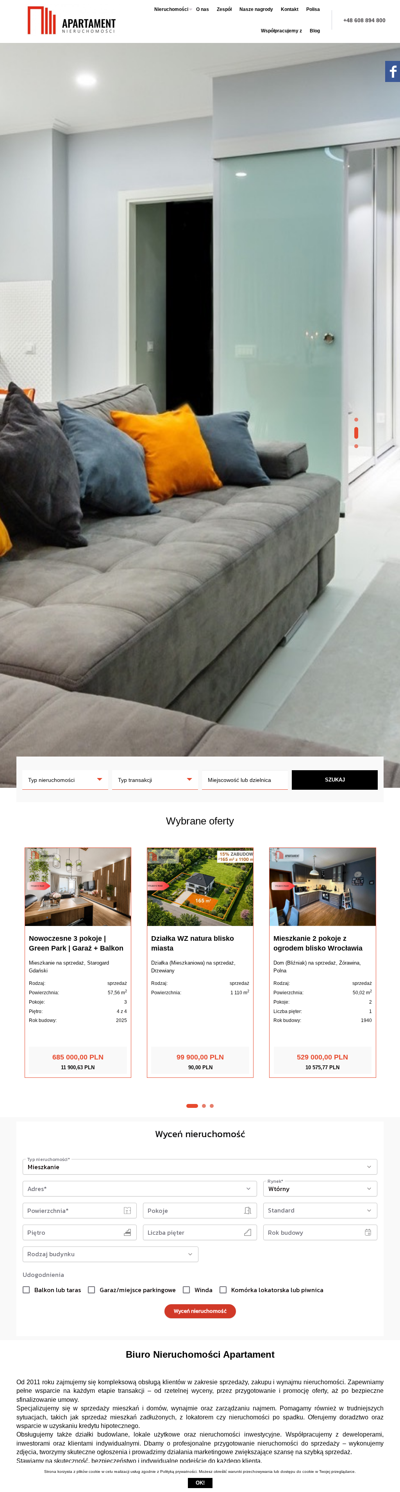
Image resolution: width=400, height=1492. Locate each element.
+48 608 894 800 (364, 20)
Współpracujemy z (281, 31)
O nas (202, 9)
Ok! (200, 1483)
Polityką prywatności (178, 1471)
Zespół (224, 9)
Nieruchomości (171, 9)
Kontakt (289, 9)
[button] (356, 419)
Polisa (313, 9)
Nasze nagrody (256, 9)
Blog (315, 31)
